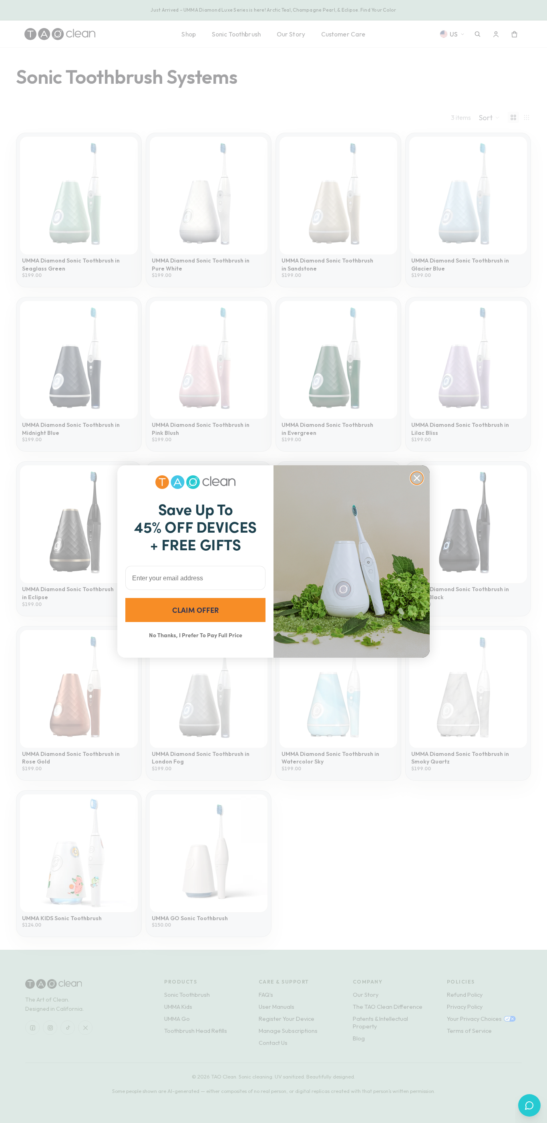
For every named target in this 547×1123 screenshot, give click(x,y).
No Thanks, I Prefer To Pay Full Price (195, 635)
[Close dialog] (416, 478)
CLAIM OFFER (195, 610)
